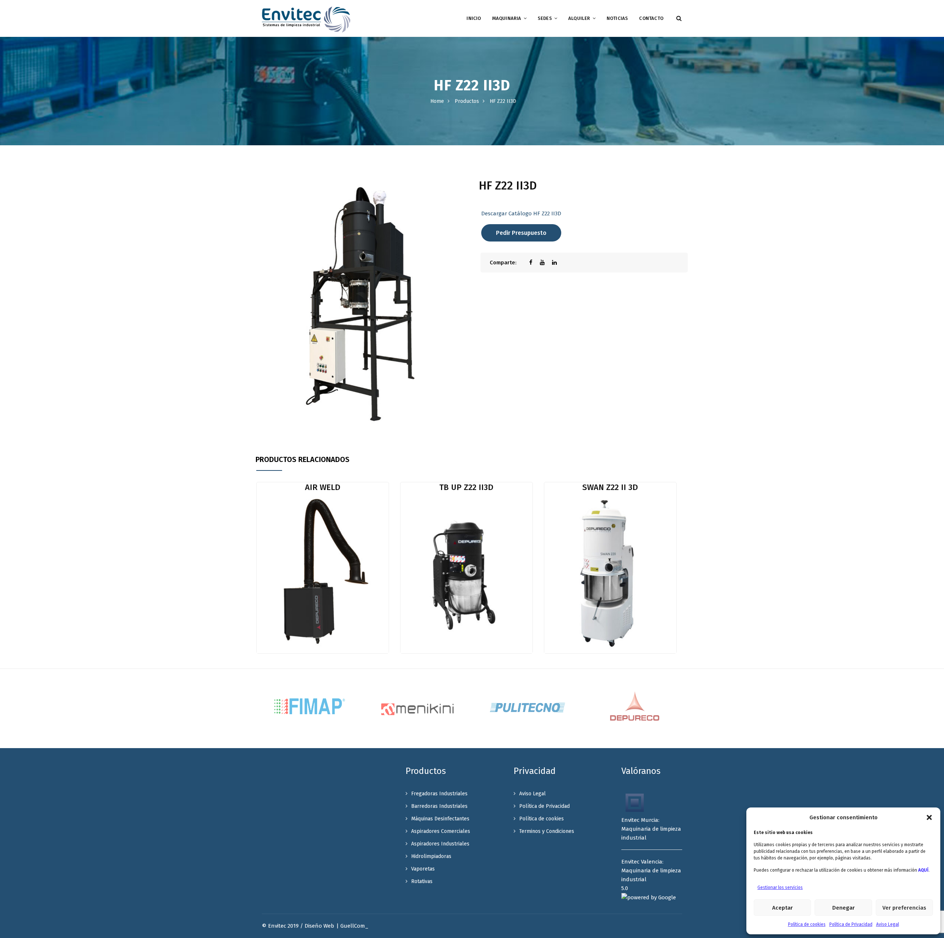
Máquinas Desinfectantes (440, 819)
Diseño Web (319, 926)
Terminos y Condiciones (546, 831)
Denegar (843, 907)
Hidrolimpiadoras (431, 856)
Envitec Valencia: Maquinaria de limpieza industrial (651, 870)
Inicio (473, 18)
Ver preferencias (904, 907)
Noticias (617, 18)
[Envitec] (306, 19)
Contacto (651, 18)
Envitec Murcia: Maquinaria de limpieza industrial (651, 829)
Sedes (545, 18)
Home (437, 101)
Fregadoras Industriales (439, 794)
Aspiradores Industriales (440, 844)
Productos (467, 101)
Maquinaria (506, 18)
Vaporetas (423, 869)
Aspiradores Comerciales (440, 831)
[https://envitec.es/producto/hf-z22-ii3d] (546, 262)
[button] (929, 817)
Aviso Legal (887, 924)
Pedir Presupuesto (521, 232)
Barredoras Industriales (439, 806)
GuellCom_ (354, 926)
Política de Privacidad (850, 924)
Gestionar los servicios (780, 887)
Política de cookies (807, 924)
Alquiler (579, 18)
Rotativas (422, 881)
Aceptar (782, 907)
